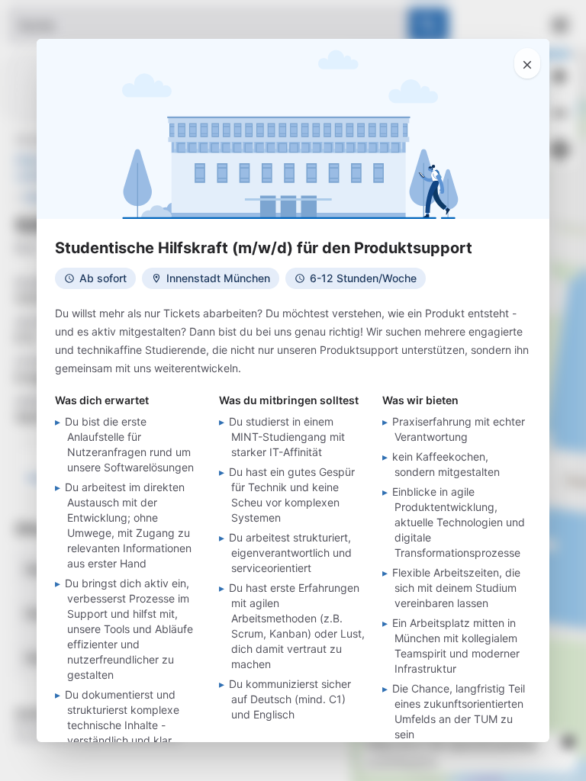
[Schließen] (527, 63)
